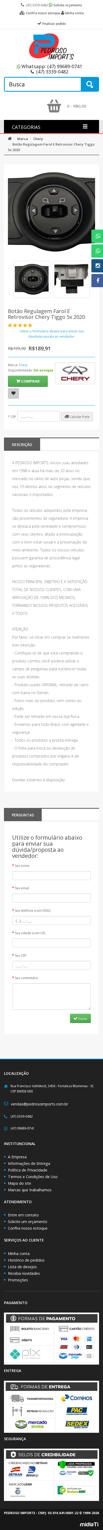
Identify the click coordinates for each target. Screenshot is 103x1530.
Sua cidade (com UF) (30, 933)
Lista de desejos (22, 1266)
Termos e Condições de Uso (33, 1176)
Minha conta (19, 1253)
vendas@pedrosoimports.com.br (39, 1103)
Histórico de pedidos (26, 1260)
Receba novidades (24, 1273)
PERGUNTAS (23, 814)
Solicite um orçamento (27, 1221)
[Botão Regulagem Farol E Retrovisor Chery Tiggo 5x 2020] (31, 279)
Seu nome (22, 865)
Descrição (22, 444)
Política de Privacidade (27, 1170)
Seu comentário (26, 978)
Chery (38, 138)
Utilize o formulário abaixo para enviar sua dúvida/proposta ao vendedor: (52, 334)
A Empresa (17, 1156)
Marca (22, 138)
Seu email (22, 888)
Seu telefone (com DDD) (32, 910)
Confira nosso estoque (28, 1228)
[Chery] (75, 373)
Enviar (82, 1018)
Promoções (18, 1279)
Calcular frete (79, 417)
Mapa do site (19, 1183)
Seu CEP (20, 955)
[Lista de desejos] (13, 393)
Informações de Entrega (29, 1163)
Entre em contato (23, 1214)
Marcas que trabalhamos (30, 1189)
